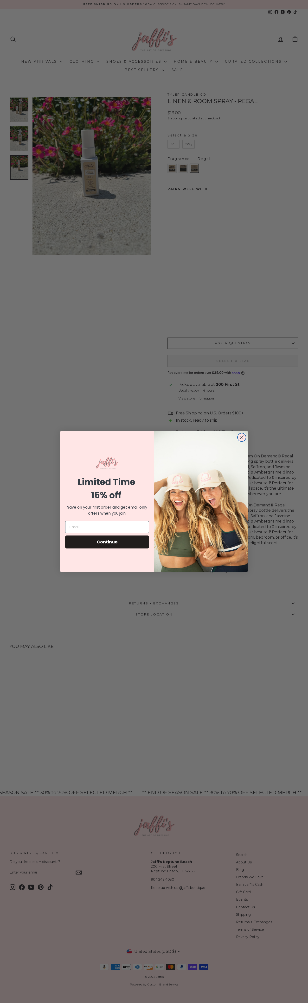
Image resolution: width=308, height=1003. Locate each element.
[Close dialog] (241, 437)
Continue (107, 542)
